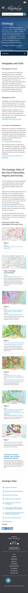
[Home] (14, 8)
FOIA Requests (14, 570)
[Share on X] (9, 528)
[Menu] (3, 7)
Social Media (14, 563)
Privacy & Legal (14, 573)
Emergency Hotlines (14, 566)
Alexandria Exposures (11, 487)
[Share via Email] (11, 528)
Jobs (14, 554)
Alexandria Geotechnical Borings (14, 491)
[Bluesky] (3, 528)
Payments (14, 556)
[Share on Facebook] (6, 528)
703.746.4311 (16, 538)
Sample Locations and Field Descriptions (12, 503)
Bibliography (8, 521)
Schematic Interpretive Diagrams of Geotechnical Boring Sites (14, 513)
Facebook (12, 544)
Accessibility (14, 568)
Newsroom (14, 561)
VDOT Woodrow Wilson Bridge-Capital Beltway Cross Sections (13, 508)
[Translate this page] (25, 2)
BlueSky (10, 544)
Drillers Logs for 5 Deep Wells (13, 499)
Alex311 (10, 538)
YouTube (18, 544)
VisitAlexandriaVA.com (14, 549)
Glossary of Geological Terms (13, 518)
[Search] (24, 14)
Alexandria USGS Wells (11, 495)
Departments (14, 559)
